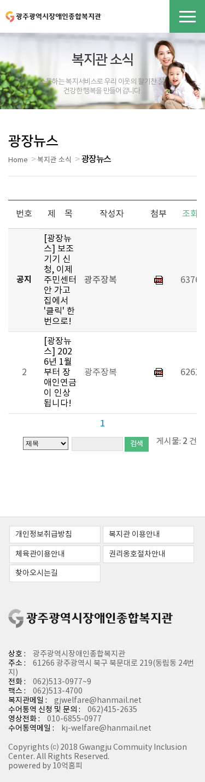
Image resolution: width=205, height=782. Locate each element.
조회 (190, 214)
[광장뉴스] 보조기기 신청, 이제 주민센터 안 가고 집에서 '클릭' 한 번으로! (60, 280)
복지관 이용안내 (134, 534)
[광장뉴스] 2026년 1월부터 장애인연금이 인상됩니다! (60, 372)
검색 (136, 444)
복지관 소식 (54, 160)
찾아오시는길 (36, 573)
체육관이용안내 (40, 554)
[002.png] (158, 280)
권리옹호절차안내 (137, 554)
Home (18, 160)
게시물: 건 (176, 441)
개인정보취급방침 (43, 534)
